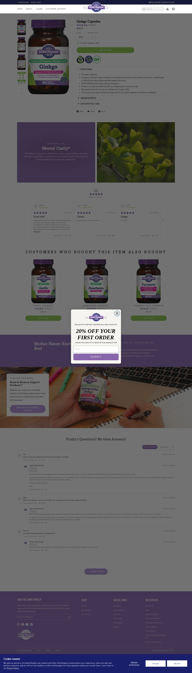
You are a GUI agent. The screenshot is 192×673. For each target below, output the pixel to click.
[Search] (143, 9)
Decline (177, 663)
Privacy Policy (13, 668)
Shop (20, 9)
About (29, 9)
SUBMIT (96, 357)
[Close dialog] (117, 313)
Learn (39, 9)
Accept (156, 663)
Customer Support (56, 9)
